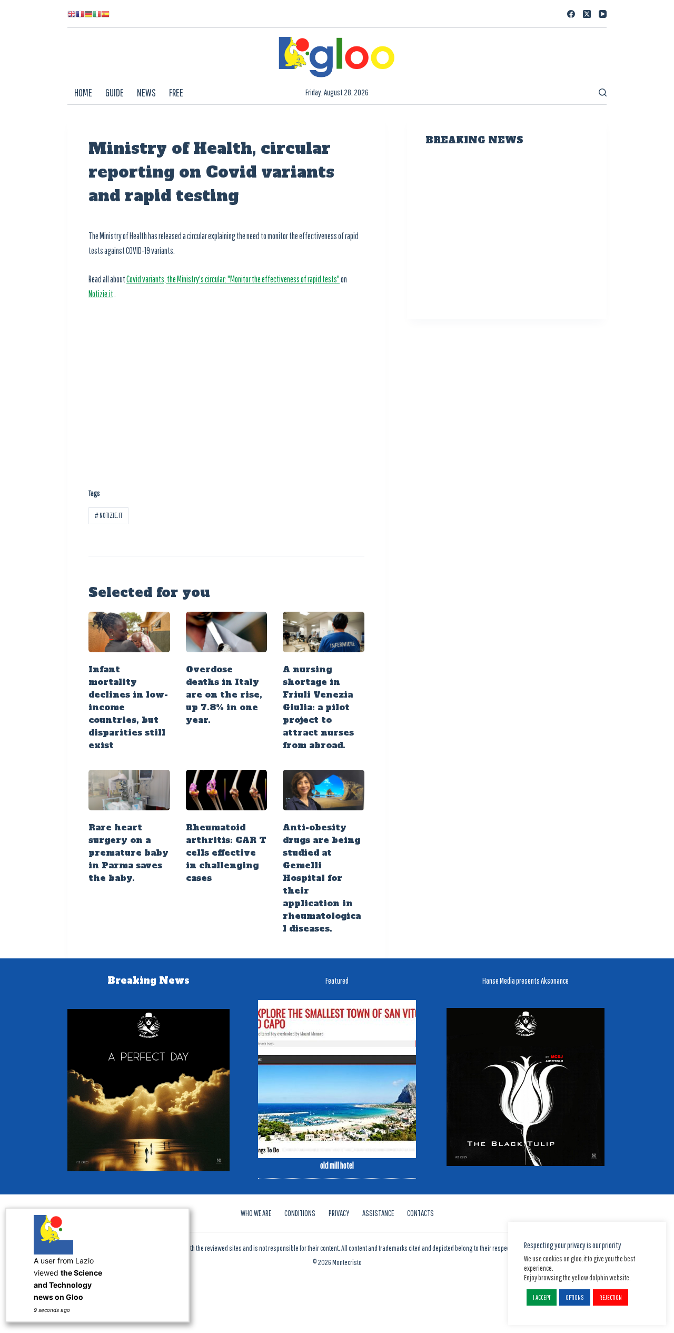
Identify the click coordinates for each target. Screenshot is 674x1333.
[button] (542, 1297)
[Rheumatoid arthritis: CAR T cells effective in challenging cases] (226, 790)
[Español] (105, 13)
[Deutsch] (88, 13)
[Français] (80, 13)
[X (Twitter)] (587, 14)
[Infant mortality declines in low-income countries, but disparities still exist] (129, 632)
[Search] (603, 92)
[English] (71, 13)
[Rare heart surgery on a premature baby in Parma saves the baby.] (129, 790)
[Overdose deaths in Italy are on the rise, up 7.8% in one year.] (226, 632)
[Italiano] (97, 13)
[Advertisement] (226, 388)
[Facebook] (571, 14)
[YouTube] (603, 14)
